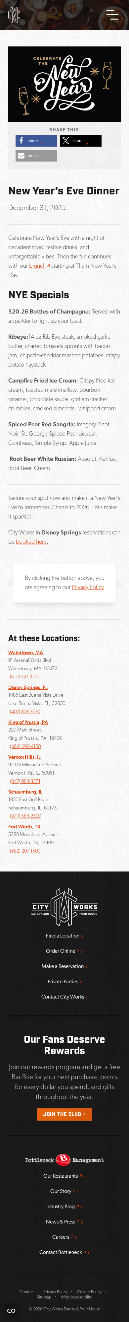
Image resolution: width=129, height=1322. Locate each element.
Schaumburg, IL (25, 792)
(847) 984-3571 (25, 781)
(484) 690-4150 (25, 746)
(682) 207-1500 (25, 851)
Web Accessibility (76, 1297)
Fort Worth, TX (24, 826)
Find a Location (62, 936)
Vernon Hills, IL (24, 757)
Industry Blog (64, 1207)
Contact (27, 1292)
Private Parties (63, 982)
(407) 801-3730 (25, 712)
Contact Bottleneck (64, 1252)
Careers (64, 1237)
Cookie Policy (89, 1292)
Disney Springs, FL (28, 687)
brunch (39, 266)
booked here (31, 542)
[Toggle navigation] (112, 15)
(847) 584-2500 (25, 816)
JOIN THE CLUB (67, 1114)
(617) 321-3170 (24, 677)
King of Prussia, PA (28, 722)
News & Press (64, 1222)
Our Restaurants (64, 1176)
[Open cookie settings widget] (11, 1311)
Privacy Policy (88, 588)
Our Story (64, 1191)
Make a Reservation (63, 966)
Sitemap (44, 1297)
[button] (36, 141)
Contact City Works (62, 997)
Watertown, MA (25, 652)
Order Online (64, 951)
